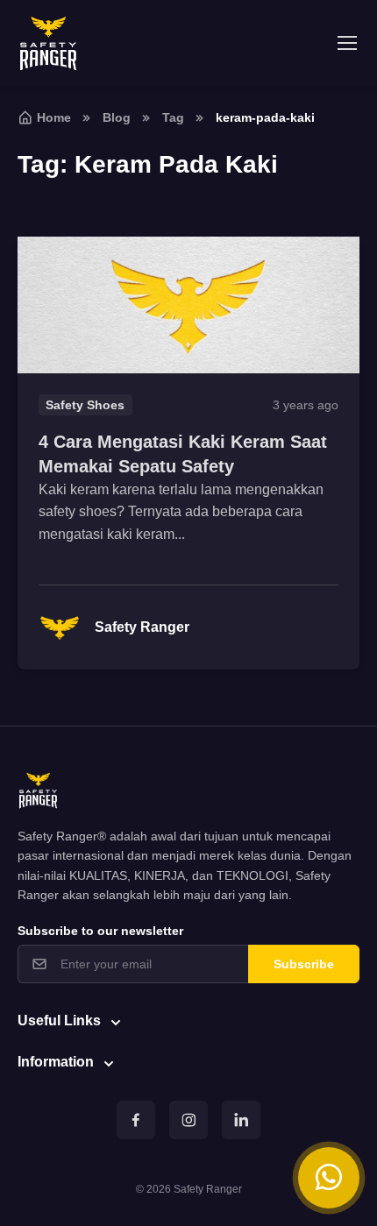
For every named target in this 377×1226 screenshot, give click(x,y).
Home (54, 117)
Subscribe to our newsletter (100, 931)
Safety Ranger (142, 627)
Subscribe (304, 964)
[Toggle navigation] (346, 43)
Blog (117, 117)
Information (56, 1061)
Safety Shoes (85, 405)
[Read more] (188, 305)
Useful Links (59, 1020)
